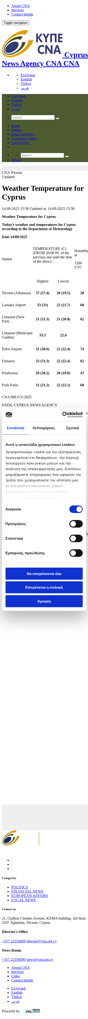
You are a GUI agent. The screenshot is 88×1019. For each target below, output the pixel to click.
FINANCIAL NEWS (27, 891)
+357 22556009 (14, 941)
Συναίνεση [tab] (15, 428)
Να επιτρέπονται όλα (44, 573)
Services (17, 10)
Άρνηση (44, 601)
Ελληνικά (28, 75)
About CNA (20, 6)
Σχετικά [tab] (72, 428)
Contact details (22, 14)
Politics (16, 130)
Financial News (22, 134)
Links (15, 976)
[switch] (76, 523)
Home (15, 126)
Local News (20, 143)
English (26, 79)
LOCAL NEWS (23, 900)
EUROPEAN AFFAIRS (29, 896)
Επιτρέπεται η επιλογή (44, 587)
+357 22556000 (14, 960)
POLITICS (19, 887)
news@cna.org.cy (40, 960)
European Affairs (24, 138)
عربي (25, 88)
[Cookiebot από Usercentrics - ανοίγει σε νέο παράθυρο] (63, 415)
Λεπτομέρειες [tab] (44, 428)
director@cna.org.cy (42, 941)
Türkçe (26, 84)
